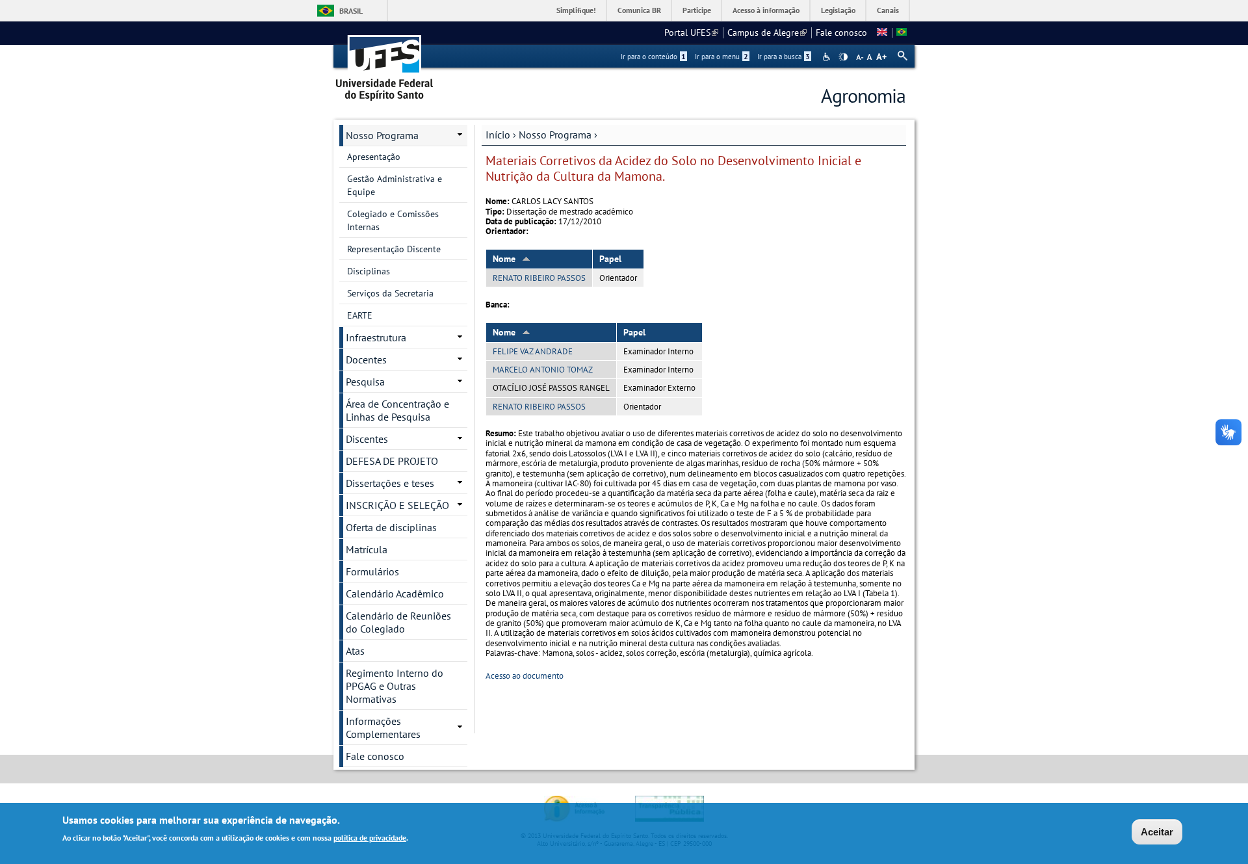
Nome (504, 259)
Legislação (838, 10)
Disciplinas (368, 271)
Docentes (366, 359)
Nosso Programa (555, 134)
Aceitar (1157, 831)
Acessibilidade (828, 57)
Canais (888, 10)
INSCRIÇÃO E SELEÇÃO (397, 505)
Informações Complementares (383, 727)
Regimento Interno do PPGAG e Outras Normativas (394, 685)
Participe (696, 10)
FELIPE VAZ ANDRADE (533, 351)
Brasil (351, 11)
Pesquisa (365, 381)
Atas (355, 650)
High (843, 57)
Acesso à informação (766, 10)
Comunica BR (639, 10)
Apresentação (373, 157)
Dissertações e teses (390, 483)
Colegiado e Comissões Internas (393, 220)
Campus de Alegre (767, 32)
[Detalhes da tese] (901, 32)
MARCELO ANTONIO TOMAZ (543, 369)
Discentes (367, 438)
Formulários (372, 571)
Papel (610, 259)
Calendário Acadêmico (395, 593)
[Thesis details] (882, 32)
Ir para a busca (783, 56)
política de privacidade (369, 837)
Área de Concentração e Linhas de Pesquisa (397, 410)
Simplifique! (576, 10)
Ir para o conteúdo (653, 56)
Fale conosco (841, 32)
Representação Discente (394, 249)
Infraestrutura (376, 337)
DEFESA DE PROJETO (392, 460)
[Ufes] (384, 63)
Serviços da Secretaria (390, 293)
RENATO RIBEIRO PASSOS (539, 277)
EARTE (359, 315)
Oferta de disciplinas (391, 527)
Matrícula (366, 549)
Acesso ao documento (525, 675)
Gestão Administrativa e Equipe (394, 185)
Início (498, 134)
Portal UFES (691, 32)
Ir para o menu (721, 56)
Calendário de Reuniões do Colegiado (398, 622)
